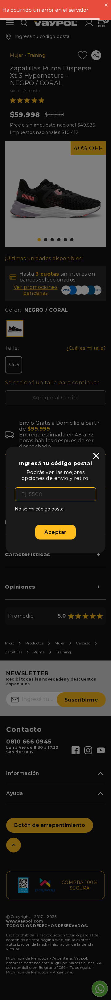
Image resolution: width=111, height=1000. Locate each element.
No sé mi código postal (39, 509)
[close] (96, 456)
